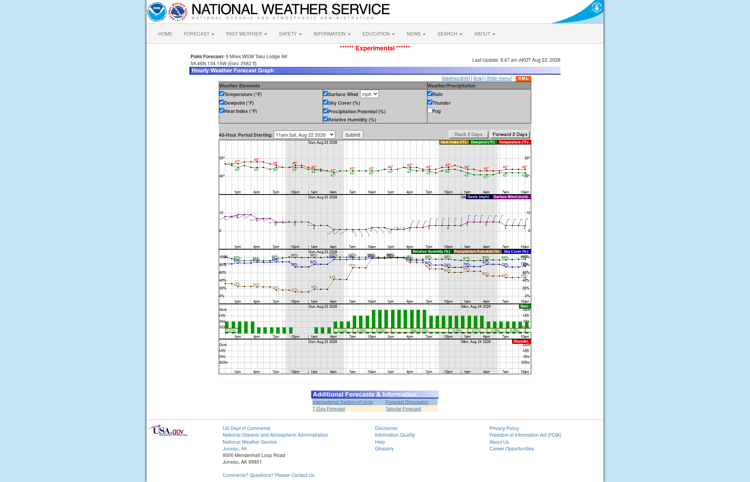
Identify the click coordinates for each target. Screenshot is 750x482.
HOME (165, 33)
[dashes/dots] (456, 78)
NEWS (414, 33)
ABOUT (482, 33)
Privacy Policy (504, 428)
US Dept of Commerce (246, 428)
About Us (499, 441)
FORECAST (197, 33)
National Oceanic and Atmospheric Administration (275, 434)
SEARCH (448, 33)
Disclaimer (386, 428)
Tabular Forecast (403, 408)
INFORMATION (330, 33)
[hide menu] (499, 78)
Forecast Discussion (407, 401)
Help (380, 441)
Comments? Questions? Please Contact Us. (269, 474)
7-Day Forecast (328, 408)
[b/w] (478, 78)
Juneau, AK (235, 448)
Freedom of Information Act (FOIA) (525, 434)
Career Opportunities (511, 448)
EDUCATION (376, 33)
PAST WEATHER (244, 33)
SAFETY (288, 33)
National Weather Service (250, 441)
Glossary (384, 448)
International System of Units (342, 401)
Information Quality (395, 434)
